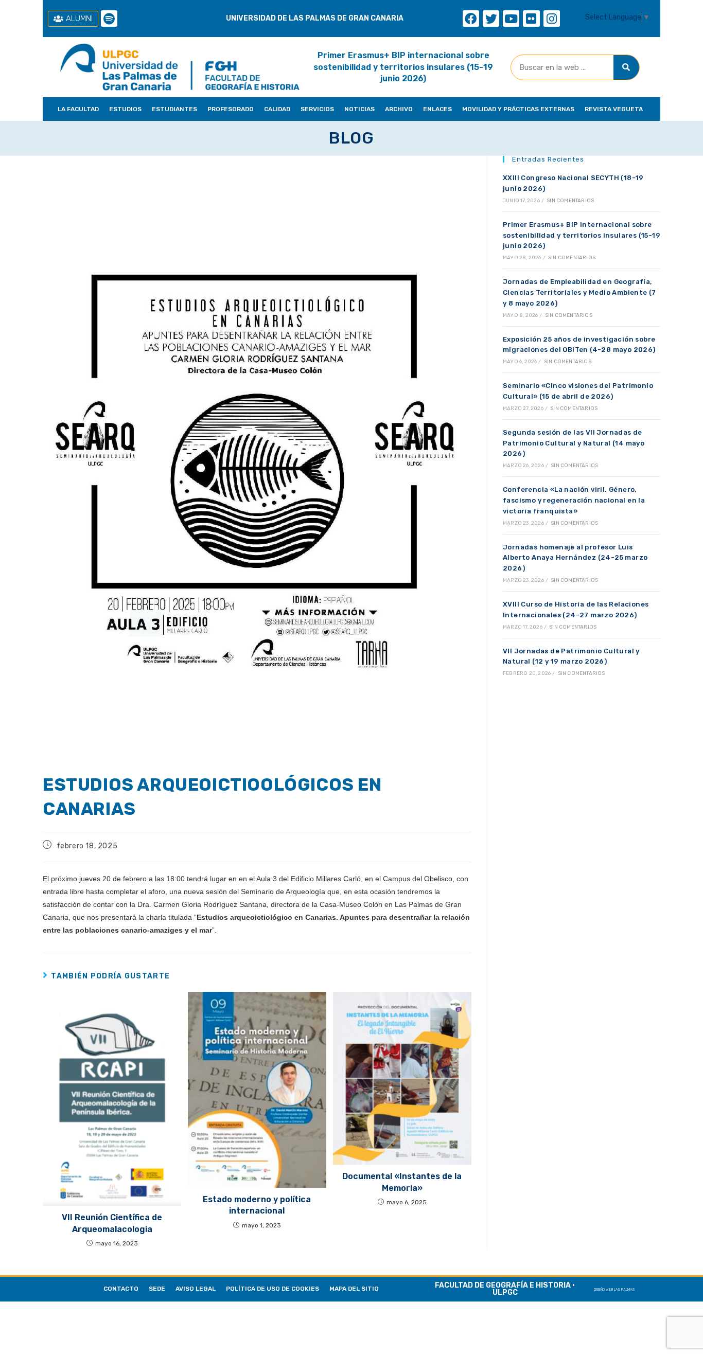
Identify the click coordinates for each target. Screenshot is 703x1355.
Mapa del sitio (354, 1288)
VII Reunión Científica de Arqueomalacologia (112, 1223)
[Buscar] (626, 67)
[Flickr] (531, 18)
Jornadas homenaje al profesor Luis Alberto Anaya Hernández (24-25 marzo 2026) (575, 558)
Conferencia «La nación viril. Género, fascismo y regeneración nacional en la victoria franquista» (574, 500)
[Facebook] (471, 18)
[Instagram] (551, 18)
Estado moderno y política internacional (257, 1205)
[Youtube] (511, 18)
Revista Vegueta (614, 109)
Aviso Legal (195, 1288)
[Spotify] (109, 18)
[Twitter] (491, 18)
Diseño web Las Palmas (614, 1289)
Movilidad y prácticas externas (518, 109)
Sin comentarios (570, 201)
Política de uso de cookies (272, 1288)
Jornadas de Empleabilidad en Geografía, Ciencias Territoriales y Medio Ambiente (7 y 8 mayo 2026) (579, 292)
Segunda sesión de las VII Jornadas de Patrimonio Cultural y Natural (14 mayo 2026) (573, 443)
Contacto (120, 1288)
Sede (157, 1288)
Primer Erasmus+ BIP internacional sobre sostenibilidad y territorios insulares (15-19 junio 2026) (403, 66)
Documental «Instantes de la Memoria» (402, 1181)
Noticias (359, 109)
